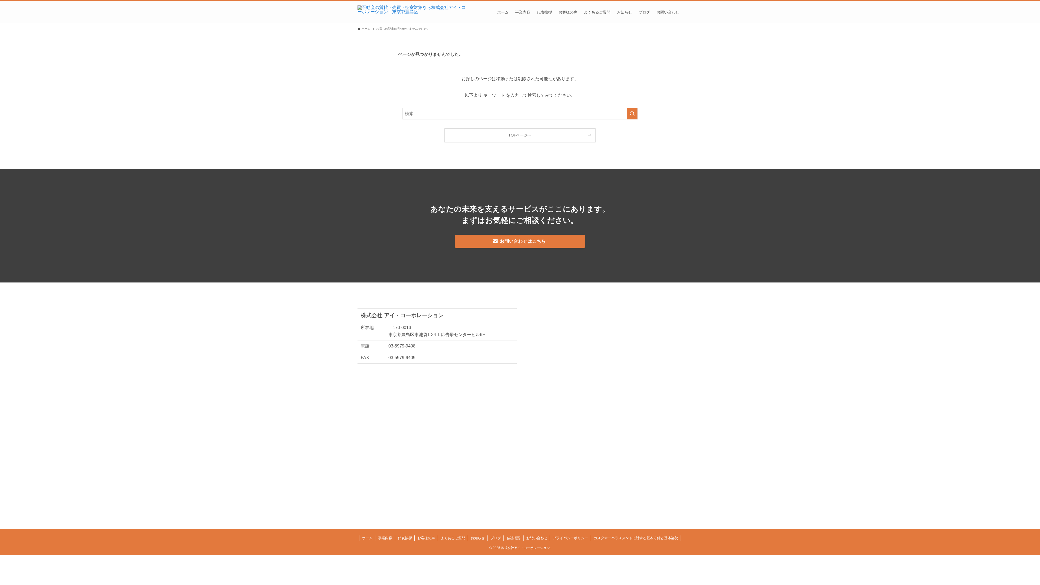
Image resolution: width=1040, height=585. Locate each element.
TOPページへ (519, 135)
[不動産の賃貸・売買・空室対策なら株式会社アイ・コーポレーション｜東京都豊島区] (412, 12)
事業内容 (385, 538)
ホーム (367, 538)
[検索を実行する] (632, 113)
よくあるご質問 (453, 538)
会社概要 (513, 538)
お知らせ (478, 538)
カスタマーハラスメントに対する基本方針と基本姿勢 (636, 538)
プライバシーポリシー (570, 538)
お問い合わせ (536, 538)
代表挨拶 (405, 538)
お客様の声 (426, 538)
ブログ (495, 538)
